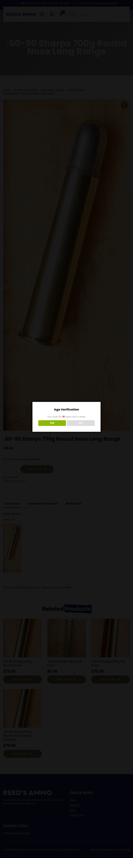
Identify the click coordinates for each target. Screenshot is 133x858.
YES (52, 423)
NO (81, 423)
